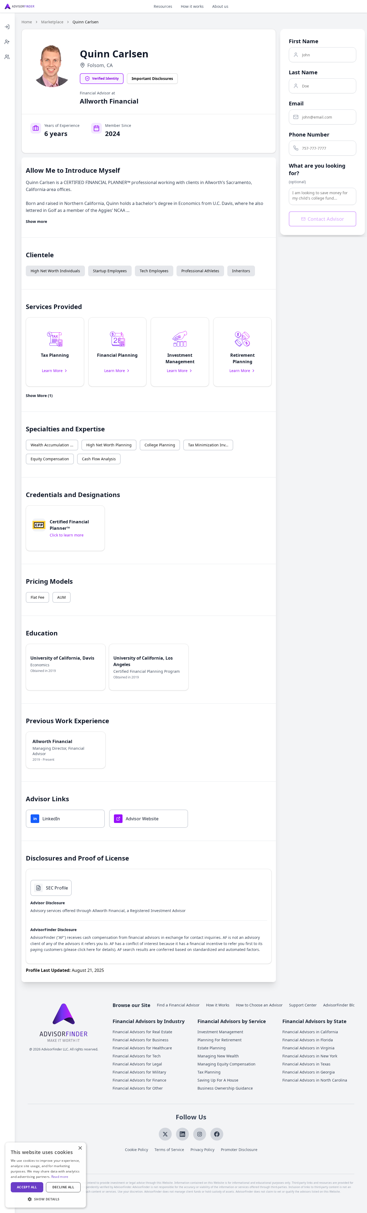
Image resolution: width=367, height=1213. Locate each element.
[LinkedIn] (182, 1134)
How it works (192, 6)
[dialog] (45, 1175)
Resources (163, 6)
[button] (55, 352)
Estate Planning (211, 1047)
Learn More (52, 370)
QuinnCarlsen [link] (86, 21)
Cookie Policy (136, 1149)
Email (296, 103)
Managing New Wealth (218, 1055)
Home (26, 21)
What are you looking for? (317, 169)
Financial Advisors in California (310, 1031)
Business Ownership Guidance (225, 1088)
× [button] (80, 1148)
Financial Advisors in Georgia (308, 1072)
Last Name (303, 72)
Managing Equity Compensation (226, 1064)
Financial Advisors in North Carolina (314, 1080)
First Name (303, 41)
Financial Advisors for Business (140, 1039)
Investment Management (220, 1031)
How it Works (217, 1005)
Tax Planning (209, 1072)
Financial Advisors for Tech (137, 1055)
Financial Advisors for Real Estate (142, 1031)
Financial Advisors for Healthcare (142, 1047)
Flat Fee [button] (37, 597)
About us (220, 6)
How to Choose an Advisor (259, 1005)
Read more (60, 1176)
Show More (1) (39, 395)
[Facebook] (216, 1134)
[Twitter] (165, 1134)
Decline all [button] (63, 1187)
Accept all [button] (27, 1187)
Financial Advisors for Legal (137, 1064)
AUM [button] (61, 597)
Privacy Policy (202, 1149)
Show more (36, 221)
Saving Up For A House (217, 1080)
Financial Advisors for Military (139, 1072)
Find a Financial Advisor (178, 1005)
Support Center (303, 1005)
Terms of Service (169, 1149)
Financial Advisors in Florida (307, 1039)
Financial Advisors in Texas (306, 1064)
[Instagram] (199, 1134)
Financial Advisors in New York (309, 1055)
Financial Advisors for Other (138, 1088)
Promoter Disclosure (239, 1149)
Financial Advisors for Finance (139, 1080)
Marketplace (52, 21)
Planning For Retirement (219, 1039)
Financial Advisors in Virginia (308, 1047)
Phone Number (309, 134)
